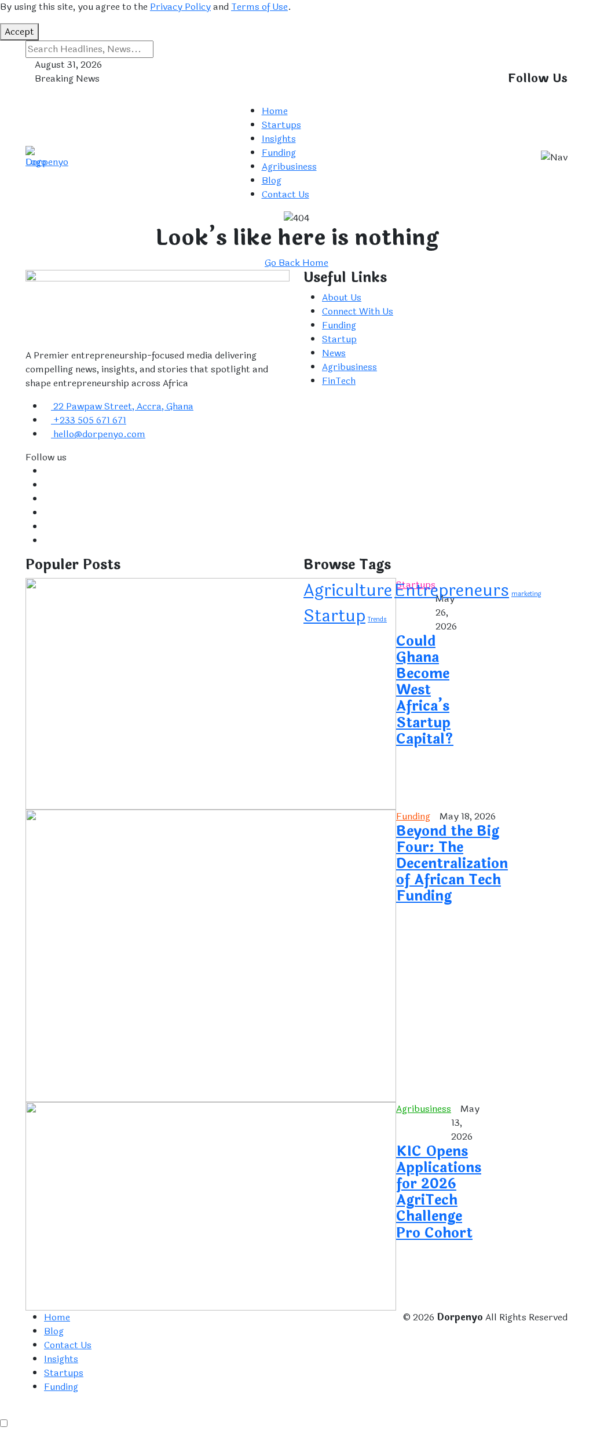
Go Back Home (296, 262)
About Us (341, 297)
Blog (271, 180)
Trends (377, 619)
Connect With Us (357, 311)
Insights (279, 138)
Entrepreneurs (451, 590)
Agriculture (347, 590)
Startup (339, 339)
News (334, 353)
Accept (19, 31)
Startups (281, 125)
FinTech (339, 381)
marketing (526, 594)
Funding (279, 152)
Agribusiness (289, 166)
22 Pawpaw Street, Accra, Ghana (122, 406)
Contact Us (285, 194)
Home (275, 111)
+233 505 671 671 (88, 420)
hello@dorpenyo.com (98, 434)
